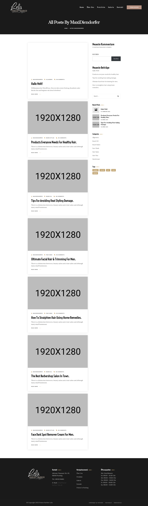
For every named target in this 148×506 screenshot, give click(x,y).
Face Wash (49, 254)
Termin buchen (134, 7)
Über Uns (90, 7)
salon (95, 173)
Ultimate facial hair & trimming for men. (53, 259)
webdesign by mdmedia (96, 502)
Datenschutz (118, 502)
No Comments (60, 79)
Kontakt (120, 7)
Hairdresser (96, 159)
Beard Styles (50, 137)
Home (82, 7)
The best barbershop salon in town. (50, 376)
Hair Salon (95, 152)
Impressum (108, 502)
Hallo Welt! (37, 84)
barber (95, 170)
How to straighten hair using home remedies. (56, 317)
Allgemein (49, 79)
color (102, 170)
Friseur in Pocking (82, 488)
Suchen (95, 54)
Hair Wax (95, 155)
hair (113, 170)
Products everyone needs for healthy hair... (110, 116)
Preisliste (101, 7)
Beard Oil (49, 196)
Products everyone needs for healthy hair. (54, 142)
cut (108, 170)
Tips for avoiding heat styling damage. (52, 201)
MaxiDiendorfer (38, 79)
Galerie (111, 7)
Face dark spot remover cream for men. (52, 434)
